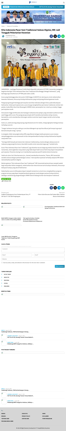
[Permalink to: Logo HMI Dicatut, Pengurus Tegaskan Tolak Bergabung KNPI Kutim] (11, 229)
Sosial (6, 283)
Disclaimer (45, 416)
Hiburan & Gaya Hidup (12, 335)
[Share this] (51, 36)
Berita (3, 330)
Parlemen (6, 286)
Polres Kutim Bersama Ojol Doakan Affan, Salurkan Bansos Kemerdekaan (51, 194)
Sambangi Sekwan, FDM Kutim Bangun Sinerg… (15, 332)
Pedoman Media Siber (7, 421)
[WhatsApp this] (63, 36)
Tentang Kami (5, 418)
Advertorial (10, 342)
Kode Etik (25, 413)
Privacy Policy (26, 416)
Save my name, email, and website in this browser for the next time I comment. (24, 262)
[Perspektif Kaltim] (33, 2)
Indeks (3, 413)
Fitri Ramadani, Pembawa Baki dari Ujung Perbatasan (55, 207)
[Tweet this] (55, 36)
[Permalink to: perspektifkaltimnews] (3, 36)
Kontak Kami (25, 418)
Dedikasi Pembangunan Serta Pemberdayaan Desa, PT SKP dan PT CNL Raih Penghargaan (16, 194)
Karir (43, 413)
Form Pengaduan (47, 418)
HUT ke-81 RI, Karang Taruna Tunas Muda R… (20, 337)
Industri (6, 277)
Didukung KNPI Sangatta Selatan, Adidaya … (20, 344)
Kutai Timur (7, 274)
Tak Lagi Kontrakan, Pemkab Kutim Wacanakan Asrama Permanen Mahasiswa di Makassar (32, 219)
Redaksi (3, 416)
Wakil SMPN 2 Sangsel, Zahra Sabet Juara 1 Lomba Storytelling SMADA (11, 218)
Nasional (6, 280)
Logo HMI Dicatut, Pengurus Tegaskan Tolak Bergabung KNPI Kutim (10, 238)
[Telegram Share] (59, 36)
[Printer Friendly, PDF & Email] (6, 179)
